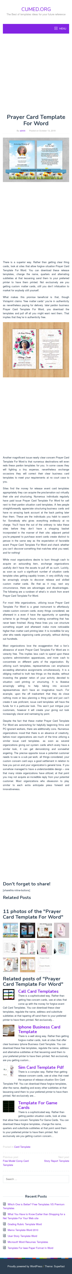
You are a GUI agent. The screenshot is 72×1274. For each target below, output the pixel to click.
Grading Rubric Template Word (25, 1224)
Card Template (22, 1147)
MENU (62, 28)
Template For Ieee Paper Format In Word (30, 1248)
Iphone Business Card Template (39, 1029)
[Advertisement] (36, 73)
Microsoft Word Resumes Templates (28, 1242)
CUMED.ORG (36, 9)
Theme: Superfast (55, 1266)
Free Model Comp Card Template (16, 1161)
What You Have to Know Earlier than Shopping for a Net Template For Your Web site (34, 1216)
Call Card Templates (38, 991)
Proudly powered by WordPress (24, 1266)
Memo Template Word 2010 (23, 1230)
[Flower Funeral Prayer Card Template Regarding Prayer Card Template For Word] (10, 964)
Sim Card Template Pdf (41, 1067)
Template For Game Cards (37, 1105)
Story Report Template (56, 1159)
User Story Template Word (22, 1236)
